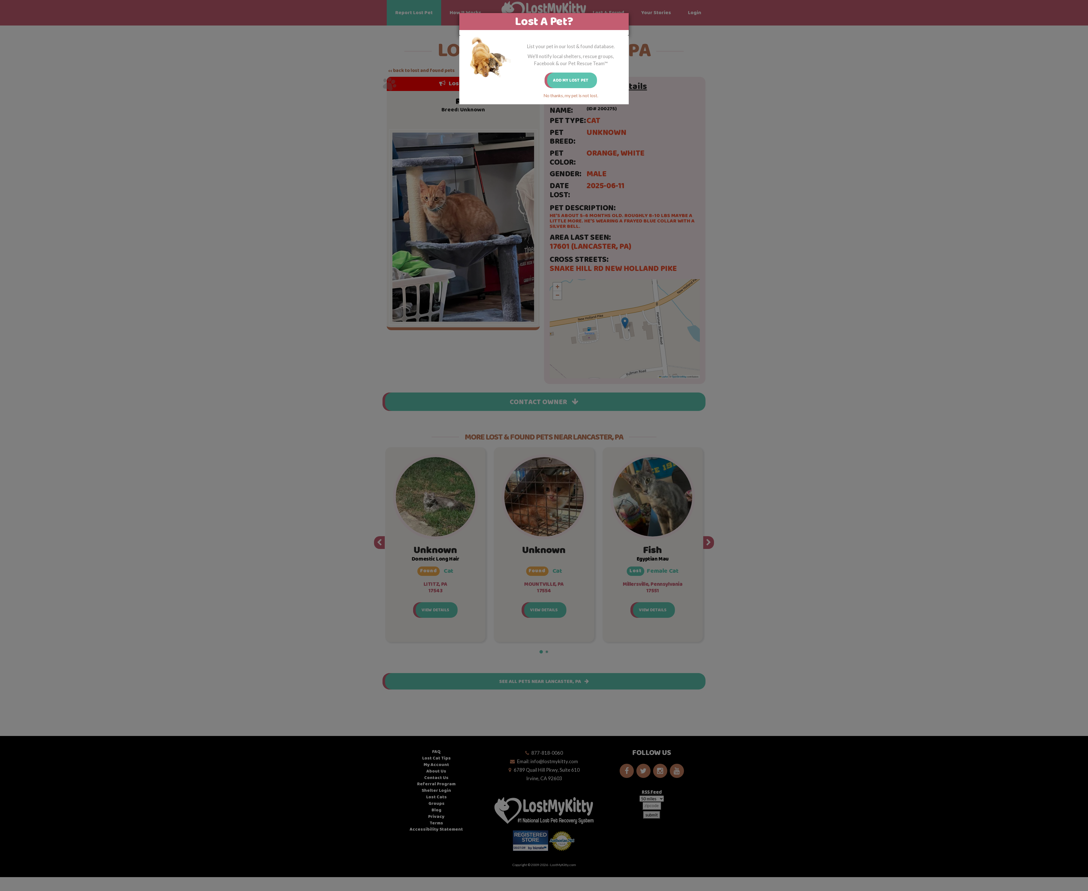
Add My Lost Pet (570, 80)
